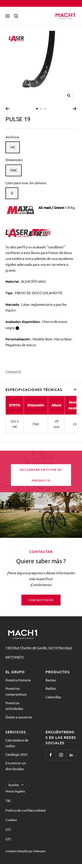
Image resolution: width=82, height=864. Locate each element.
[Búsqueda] (16, 16)
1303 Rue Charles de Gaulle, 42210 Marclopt (38, 647)
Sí (11, 193)
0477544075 (14, 657)
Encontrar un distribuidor (15, 766)
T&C (8, 800)
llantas (51, 680)
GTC (8, 829)
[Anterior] (7, 108)
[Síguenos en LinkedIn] (71, 755)
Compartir (13, 371)
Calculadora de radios (16, 743)
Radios (51, 688)
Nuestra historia (18, 680)
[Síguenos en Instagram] (61, 755)
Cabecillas (53, 697)
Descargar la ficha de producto (41, 475)
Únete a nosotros (18, 717)
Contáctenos (41, 600)
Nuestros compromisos (16, 691)
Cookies (11, 820)
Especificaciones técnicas (33, 389)
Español (13, 785)
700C (13, 170)
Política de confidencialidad (25, 810)
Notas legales (15, 791)
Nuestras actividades (14, 706)
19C (12, 147)
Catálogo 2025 (16, 754)
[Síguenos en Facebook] (51, 755)
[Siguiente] (75, 108)
